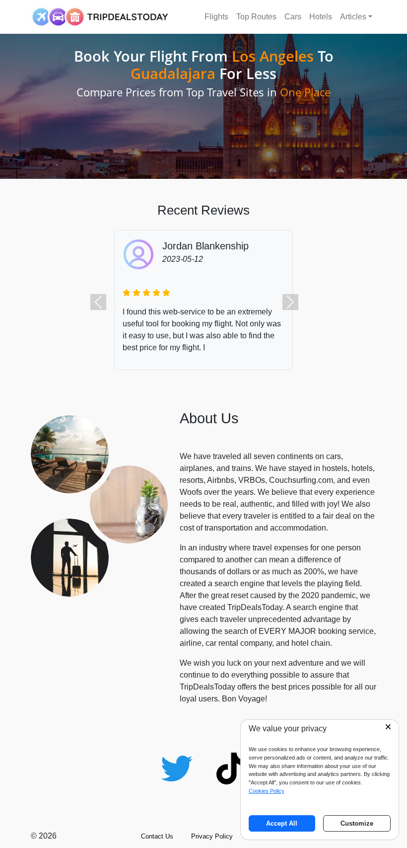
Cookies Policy (266, 791)
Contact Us (157, 836)
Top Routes (256, 16)
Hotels (320, 16)
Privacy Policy (212, 836)
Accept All (281, 823)
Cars (292, 16)
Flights (216, 16)
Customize (356, 823)
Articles (353, 16)
